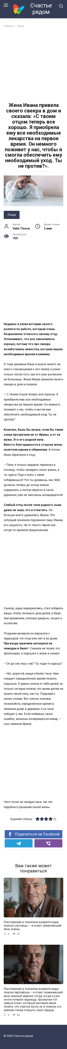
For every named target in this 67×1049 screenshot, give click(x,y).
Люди (11, 215)
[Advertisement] (33, 65)
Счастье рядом (41, 8)
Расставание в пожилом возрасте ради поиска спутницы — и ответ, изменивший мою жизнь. (32, 925)
